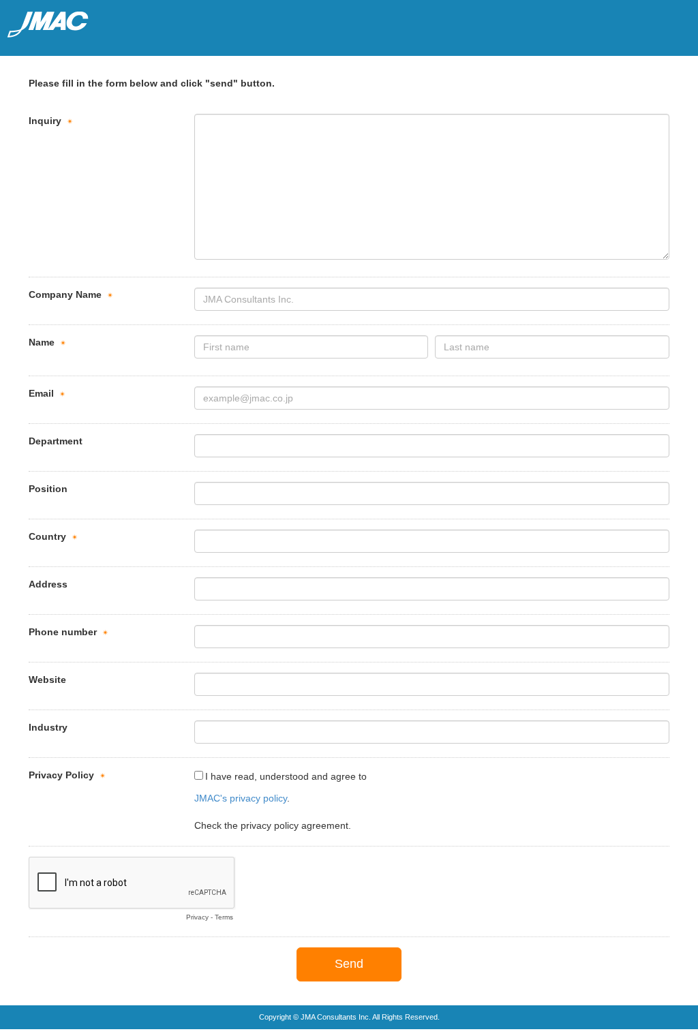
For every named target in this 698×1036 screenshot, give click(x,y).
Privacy (197, 917)
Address (48, 584)
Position (48, 488)
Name (42, 342)
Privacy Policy (61, 775)
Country (47, 536)
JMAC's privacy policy (240, 798)
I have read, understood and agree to (286, 776)
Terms (224, 917)
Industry (48, 727)
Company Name (65, 294)
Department (55, 441)
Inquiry (45, 120)
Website (47, 679)
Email (41, 393)
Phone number (63, 631)
